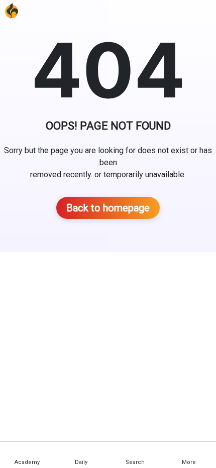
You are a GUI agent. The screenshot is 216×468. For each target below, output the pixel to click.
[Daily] (81, 451)
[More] (189, 451)
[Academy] (27, 451)
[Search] (135, 451)
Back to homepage (108, 208)
